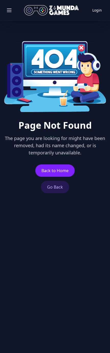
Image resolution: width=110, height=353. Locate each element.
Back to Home (55, 170)
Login (97, 10)
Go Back (55, 187)
